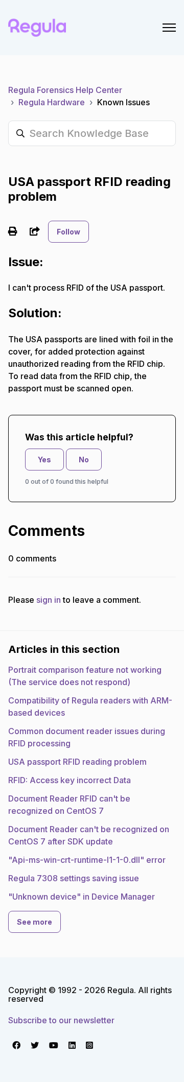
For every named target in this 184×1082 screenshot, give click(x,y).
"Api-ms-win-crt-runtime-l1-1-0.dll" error (87, 860)
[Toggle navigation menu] (169, 27)
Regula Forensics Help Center (65, 90)
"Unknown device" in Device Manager (81, 896)
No (84, 459)
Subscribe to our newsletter (61, 1020)
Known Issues (123, 102)
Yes (44, 459)
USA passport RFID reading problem (77, 762)
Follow (68, 231)
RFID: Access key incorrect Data (69, 780)
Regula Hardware (51, 102)
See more (34, 922)
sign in (48, 600)
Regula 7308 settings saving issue (73, 878)
